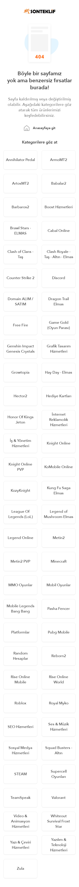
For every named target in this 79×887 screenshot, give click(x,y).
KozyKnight (20, 490)
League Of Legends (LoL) (20, 514)
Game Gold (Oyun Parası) (58, 325)
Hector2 (20, 396)
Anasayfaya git (44, 128)
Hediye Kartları (58, 396)
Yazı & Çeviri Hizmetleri (20, 845)
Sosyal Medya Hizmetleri (20, 750)
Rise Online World (58, 679)
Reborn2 (58, 655)
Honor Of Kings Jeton (20, 420)
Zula (20, 868)
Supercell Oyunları (59, 774)
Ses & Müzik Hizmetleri (58, 727)
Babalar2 (58, 183)
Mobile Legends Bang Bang (20, 609)
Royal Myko (58, 703)
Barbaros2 (20, 207)
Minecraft (59, 561)
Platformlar (20, 632)
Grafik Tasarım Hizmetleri (59, 349)
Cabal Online (59, 230)
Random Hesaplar (20, 656)
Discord (58, 277)
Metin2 (59, 537)
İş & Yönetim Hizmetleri (20, 443)
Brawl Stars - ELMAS (20, 231)
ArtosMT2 (20, 183)
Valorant (59, 797)
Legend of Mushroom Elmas (58, 514)
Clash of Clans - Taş (20, 254)
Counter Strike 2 (20, 277)
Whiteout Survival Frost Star (58, 821)
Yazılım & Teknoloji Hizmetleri (58, 845)
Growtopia (20, 372)
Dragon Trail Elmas (58, 301)
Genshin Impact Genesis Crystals (20, 349)
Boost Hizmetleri (59, 207)
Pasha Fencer (58, 608)
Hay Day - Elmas (58, 372)
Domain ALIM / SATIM (20, 301)
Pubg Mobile (59, 632)
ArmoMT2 (58, 159)
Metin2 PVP (20, 561)
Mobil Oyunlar (59, 585)
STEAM (20, 774)
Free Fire (20, 325)
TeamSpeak (21, 797)
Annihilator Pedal (20, 159)
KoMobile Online (58, 466)
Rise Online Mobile (20, 679)
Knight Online (58, 443)
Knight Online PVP (20, 467)
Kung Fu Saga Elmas (58, 490)
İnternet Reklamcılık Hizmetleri (58, 419)
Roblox (20, 703)
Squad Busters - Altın (58, 750)
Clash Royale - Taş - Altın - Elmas (58, 254)
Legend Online (20, 537)
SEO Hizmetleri (20, 726)
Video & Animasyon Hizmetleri (20, 821)
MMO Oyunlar (20, 585)
